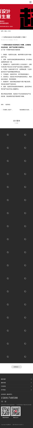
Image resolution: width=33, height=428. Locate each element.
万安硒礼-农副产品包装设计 (7, 109)
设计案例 (16, 121)
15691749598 (9, 397)
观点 (6, 31)
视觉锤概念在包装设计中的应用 (26, 109)
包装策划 (7, 104)
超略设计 (9, 424)
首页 (2, 31)
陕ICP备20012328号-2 (18, 424)
